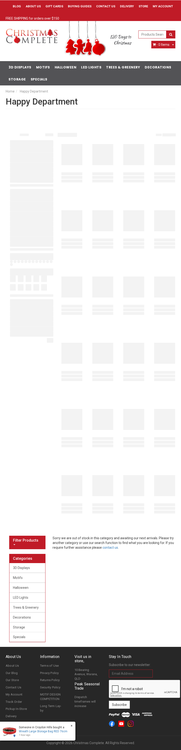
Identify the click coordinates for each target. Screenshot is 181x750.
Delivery (127, 6)
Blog (17, 6)
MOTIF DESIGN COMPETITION (50, 697)
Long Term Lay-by (51, 708)
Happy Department (34, 91)
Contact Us (105, 6)
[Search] (170, 34)
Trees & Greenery (123, 67)
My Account (14, 694)
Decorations (158, 67)
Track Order (14, 702)
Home (10, 91)
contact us (110, 547)
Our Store (12, 680)
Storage (17, 79)
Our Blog (12, 673)
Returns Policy (50, 680)
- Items (162, 44)
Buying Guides (79, 6)
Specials (39, 79)
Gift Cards (54, 6)
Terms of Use (49, 665)
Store (143, 6)
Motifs (43, 67)
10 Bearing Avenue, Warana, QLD (86, 674)
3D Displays (19, 67)
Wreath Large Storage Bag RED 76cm (43, 731)
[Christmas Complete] (32, 34)
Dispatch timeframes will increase (85, 701)
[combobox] (152, 34)
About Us (33, 6)
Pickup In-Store (16, 709)
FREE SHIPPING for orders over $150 (32, 18)
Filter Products (25, 540)
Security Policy (50, 687)
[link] (112, 724)
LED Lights (91, 67)
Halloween (66, 67)
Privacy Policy (49, 673)
